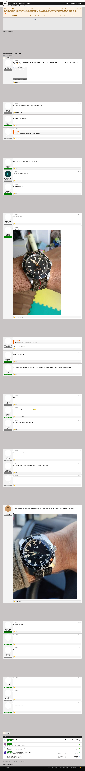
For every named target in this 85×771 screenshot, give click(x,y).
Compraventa (22, 3)
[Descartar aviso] (80, 8)
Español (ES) (6, 767)
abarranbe (76, 753)
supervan (9, 753)
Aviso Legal (56, 767)
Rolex (17, 741)
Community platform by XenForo (42, 769)
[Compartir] (78, 60)
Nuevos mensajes (6, 5)
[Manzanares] (37, 20)
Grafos (28, 3)
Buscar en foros (14, 5)
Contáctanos (51, 767)
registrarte (7, 13)
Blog (10, 3)
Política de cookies (72, 767)
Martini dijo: (16, 340)
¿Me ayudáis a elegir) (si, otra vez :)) (21, 752)
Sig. (8, 57)
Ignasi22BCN (76, 745)
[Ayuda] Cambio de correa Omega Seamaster (19, 748)
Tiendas (15, 3)
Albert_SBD (9, 749)
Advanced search (22, 5)
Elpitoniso (9, 745)
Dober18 (76, 741)
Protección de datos (64, 767)
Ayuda (78, 767)
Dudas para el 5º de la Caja (14, 756)
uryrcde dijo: (16, 131)
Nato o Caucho (16, 744)
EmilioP (8, 757)
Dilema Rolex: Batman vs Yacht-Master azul (23, 740)
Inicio (5, 3)
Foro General (18, 745)
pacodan (9, 741)
